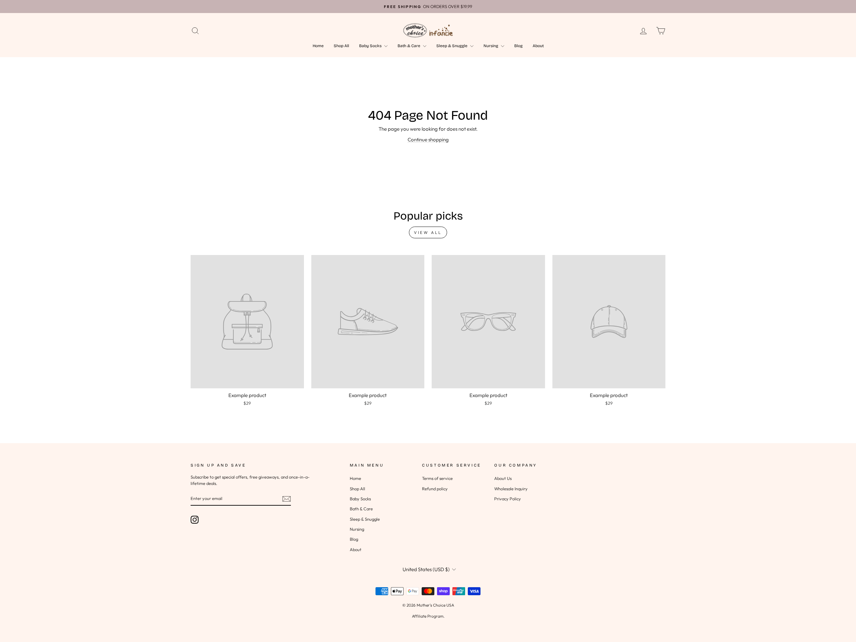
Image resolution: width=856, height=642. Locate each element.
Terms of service (437, 478)
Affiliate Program (427, 616)
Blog (518, 45)
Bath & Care (409, 45)
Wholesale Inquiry (511, 488)
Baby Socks (371, 45)
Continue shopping (428, 139)
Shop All (341, 45)
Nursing (491, 45)
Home (318, 45)
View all (428, 232)
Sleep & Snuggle (452, 45)
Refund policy (435, 488)
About (538, 45)
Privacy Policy (507, 498)
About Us (503, 478)
